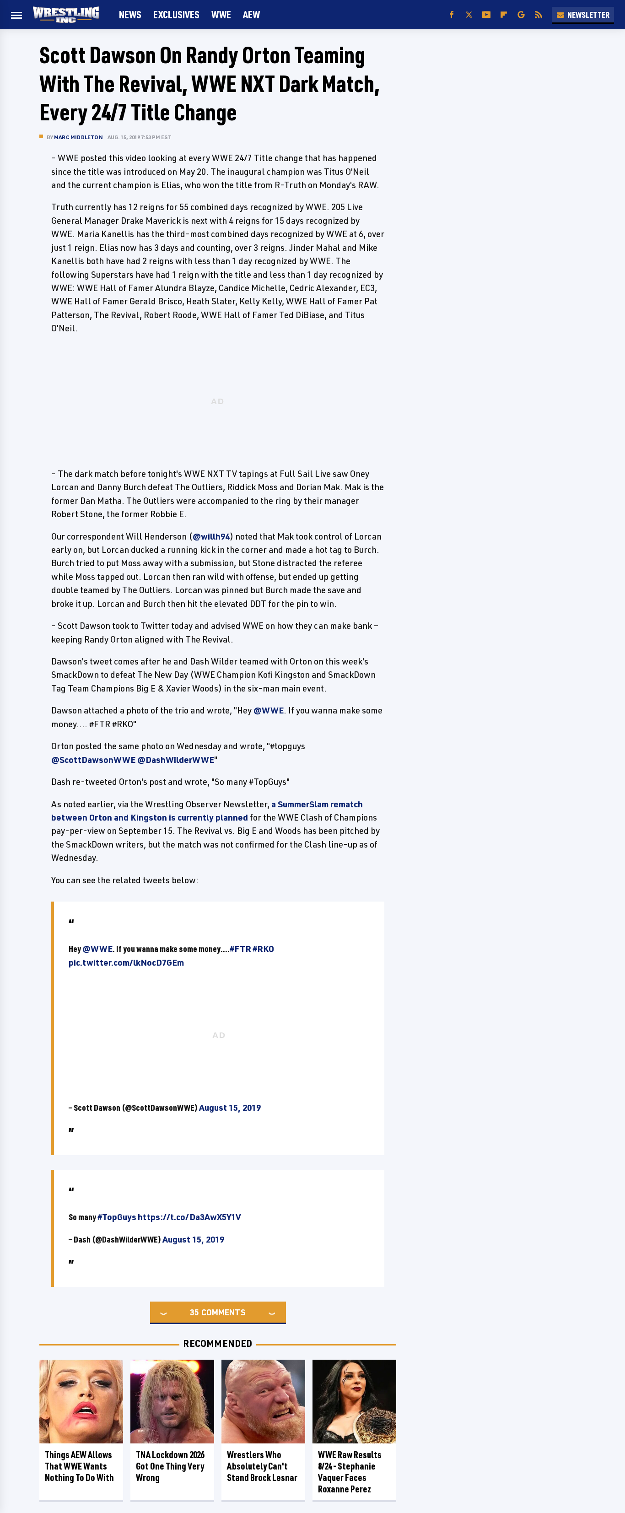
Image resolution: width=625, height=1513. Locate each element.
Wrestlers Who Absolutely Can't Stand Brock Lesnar (262, 1466)
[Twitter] (469, 15)
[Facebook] (451, 15)
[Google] (521, 15)
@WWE (268, 710)
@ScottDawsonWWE (93, 759)
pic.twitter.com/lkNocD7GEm (126, 962)
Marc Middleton (78, 137)
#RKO (263, 948)
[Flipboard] (504, 15)
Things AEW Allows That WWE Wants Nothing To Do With (79, 1466)
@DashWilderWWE (175, 759)
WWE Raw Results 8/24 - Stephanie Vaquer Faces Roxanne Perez (350, 1472)
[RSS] (538, 15)
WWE (221, 14)
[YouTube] (486, 15)
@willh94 (211, 536)
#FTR (240, 948)
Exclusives (176, 14)
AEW (251, 14)
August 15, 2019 (230, 1107)
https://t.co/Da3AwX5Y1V (189, 1216)
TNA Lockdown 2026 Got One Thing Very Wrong (170, 1466)
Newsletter (588, 15)
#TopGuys (116, 1216)
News (130, 14)
